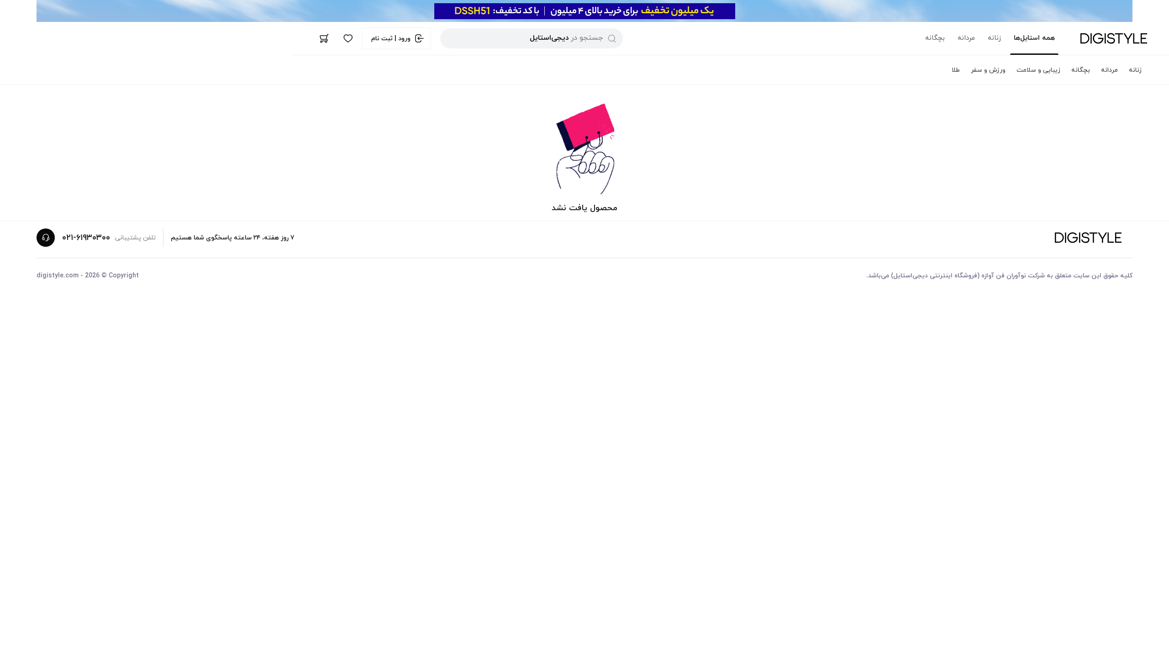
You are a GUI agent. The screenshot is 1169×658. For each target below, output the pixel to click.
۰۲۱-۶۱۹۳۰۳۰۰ (86, 238)
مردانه (966, 38)
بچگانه (935, 38)
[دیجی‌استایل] (1113, 38)
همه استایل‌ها (1034, 38)
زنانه (994, 38)
